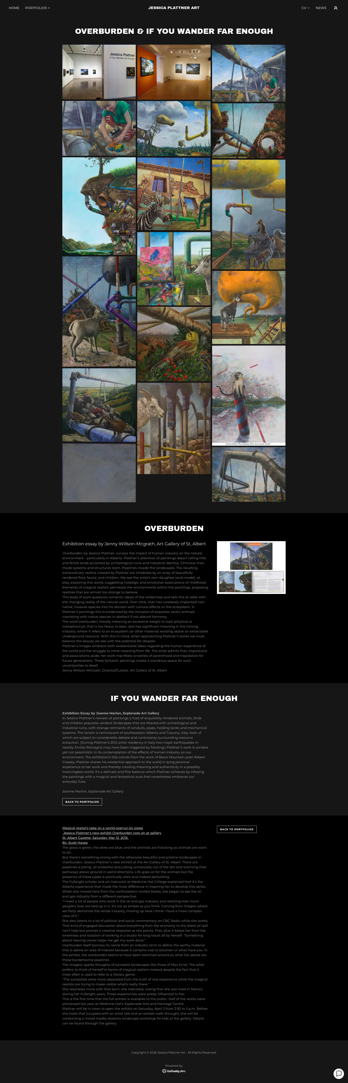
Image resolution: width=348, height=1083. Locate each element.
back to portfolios (82, 801)
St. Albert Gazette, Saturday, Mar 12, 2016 (95, 838)
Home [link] (14, 8)
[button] (37, 8)
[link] (174, 8)
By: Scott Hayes (75, 843)
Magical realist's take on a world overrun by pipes (102, 828)
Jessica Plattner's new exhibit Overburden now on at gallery (111, 833)
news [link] (321, 8)
